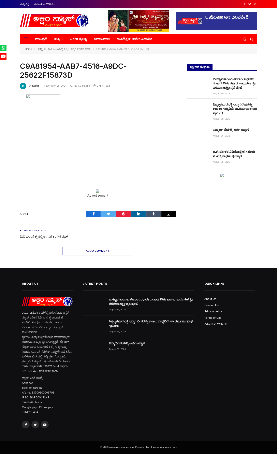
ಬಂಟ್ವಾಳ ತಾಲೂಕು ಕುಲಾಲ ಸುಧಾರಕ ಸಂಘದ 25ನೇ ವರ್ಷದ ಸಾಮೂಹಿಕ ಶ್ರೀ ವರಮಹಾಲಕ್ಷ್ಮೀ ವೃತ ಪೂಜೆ (234, 83)
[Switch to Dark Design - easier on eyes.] (245, 39)
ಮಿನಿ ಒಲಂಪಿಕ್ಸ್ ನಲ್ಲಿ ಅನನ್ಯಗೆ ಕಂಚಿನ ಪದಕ (44, 236)
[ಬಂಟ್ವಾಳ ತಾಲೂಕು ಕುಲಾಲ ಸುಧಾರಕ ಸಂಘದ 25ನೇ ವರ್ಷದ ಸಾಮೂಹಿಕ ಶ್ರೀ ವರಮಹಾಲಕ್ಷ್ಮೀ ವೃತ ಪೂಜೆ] (198, 84)
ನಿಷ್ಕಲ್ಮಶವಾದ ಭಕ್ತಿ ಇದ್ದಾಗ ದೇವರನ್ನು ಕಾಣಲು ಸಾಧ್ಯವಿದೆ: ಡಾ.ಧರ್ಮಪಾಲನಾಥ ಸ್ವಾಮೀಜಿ (235, 109)
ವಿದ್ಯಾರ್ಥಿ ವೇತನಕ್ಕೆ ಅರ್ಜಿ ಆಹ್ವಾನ (231, 129)
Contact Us (211, 305)
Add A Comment (98, 250)
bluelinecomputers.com (163, 447)
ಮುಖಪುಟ (41, 39)
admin (36, 85)
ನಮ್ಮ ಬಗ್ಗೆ (24, 4)
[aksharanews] (54, 20)
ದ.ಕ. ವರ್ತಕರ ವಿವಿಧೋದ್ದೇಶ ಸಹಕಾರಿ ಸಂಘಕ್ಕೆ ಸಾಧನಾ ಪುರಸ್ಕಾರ (234, 154)
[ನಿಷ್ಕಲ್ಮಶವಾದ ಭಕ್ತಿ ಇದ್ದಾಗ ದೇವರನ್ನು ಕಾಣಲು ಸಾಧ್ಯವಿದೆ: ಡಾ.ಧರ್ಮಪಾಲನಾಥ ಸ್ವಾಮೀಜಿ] (198, 109)
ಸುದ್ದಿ (57, 39)
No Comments (82, 85)
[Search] (251, 39)
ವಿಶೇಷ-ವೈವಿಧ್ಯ (78, 39)
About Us (210, 298)
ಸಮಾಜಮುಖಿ (102, 39)
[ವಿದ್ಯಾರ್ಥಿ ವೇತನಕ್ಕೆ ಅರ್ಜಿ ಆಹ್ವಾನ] (198, 135)
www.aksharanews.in (121, 447)
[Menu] (26, 39)
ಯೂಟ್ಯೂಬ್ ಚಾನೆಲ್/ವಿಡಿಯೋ (134, 39)
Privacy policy (213, 311)
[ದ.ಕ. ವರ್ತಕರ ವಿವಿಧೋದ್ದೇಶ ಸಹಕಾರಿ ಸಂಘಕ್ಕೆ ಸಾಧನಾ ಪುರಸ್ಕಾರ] (198, 157)
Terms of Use (212, 317)
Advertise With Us (45, 4)
